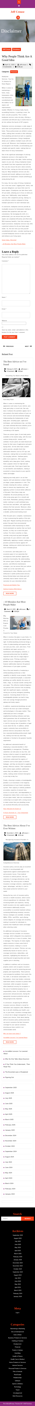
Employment (17, 1344)
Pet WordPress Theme (11, 1403)
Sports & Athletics (17, 1384)
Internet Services (17, 1365)
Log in (17, 1312)
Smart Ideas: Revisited (9, 240)
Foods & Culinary (17, 1350)
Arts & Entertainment (17, 1331)
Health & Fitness (18, 1356)
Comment (5, 261)
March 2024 (9, 1183)
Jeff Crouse (17, 11)
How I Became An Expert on (12, 808)
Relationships (17, 1377)
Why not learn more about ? (12, 1033)
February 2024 (10, 1189)
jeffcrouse (23, 64)
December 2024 (10, 1135)
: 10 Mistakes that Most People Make (13, 244)
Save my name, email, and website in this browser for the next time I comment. (15, 331)
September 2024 (11, 1151)
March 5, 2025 (11, 609)
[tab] (18, 18)
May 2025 (8, 1109)
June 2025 (8, 1103)
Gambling (17, 1353)
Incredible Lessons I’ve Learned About (15, 1037)
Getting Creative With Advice (12, 589)
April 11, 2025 (10, 64)
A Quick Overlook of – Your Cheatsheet (15, 812)
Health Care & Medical (17, 1359)
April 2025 (8, 1114)
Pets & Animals (17, 1371)
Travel (17, 1390)
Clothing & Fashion (17, 1341)
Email (4, 309)
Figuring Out (9, 1077)
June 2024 (8, 1167)
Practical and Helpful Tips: (11, 585)
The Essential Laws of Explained (16, 1072)
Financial (14, 71)
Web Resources (17, 1396)
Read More (11, 594)
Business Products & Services (17, 1338)
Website (4, 320)
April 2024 (8, 1178)
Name (4, 297)
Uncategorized (17, 1393)
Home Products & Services (17, 1362)
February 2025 (10, 1125)
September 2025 (11, 1087)
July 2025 (8, 1098)
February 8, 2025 (12, 369)
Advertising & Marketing (17, 1328)
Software (17, 1380)
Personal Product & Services (17, 1368)
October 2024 (10, 1146)
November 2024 (10, 1141)
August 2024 (9, 1157)
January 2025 (10, 1130)
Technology (17, 1387)
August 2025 (9, 1093)
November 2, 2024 (12, 833)
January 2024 (10, 1194)
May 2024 (8, 1173)
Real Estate (17, 1374)
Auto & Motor (18, 1335)
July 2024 (8, 1162)
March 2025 (9, 1119)
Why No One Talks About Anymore (17, 1059)
